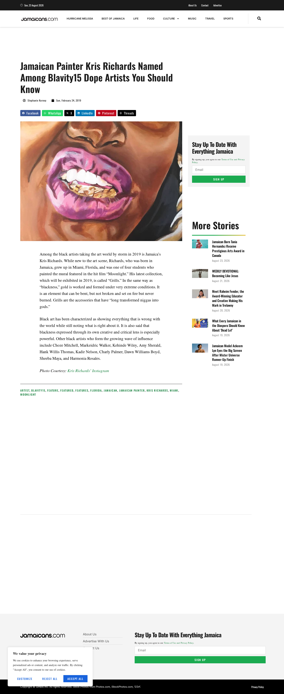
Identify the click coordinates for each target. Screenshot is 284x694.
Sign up (218, 179)
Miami (174, 390)
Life (136, 18)
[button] (259, 18)
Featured (66, 390)
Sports (228, 18)
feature (53, 390)
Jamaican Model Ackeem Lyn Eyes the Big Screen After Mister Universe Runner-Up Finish (227, 352)
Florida (96, 390)
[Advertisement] (90, 45)
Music (192, 18)
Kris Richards (157, 390)
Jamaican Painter (132, 390)
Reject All (50, 679)
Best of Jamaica (113, 18)
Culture (169, 18)
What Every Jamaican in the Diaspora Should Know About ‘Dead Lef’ (228, 325)
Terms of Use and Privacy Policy (178, 642)
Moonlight (28, 394)
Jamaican (110, 390)
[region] (50, 666)
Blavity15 (38, 390)
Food (150, 18)
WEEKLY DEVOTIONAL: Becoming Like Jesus (225, 273)
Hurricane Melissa (80, 18)
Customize (24, 679)
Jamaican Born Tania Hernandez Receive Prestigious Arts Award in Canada (228, 248)
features (81, 390)
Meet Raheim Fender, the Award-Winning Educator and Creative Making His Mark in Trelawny (228, 298)
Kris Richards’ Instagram (88, 370)
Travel (210, 18)
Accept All (75, 679)
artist (25, 390)
